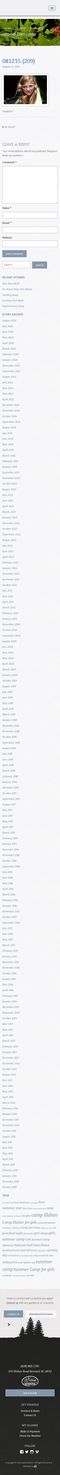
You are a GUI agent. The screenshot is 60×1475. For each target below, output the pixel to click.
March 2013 (8, 1040)
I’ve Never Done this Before (17, 289)
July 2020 (7, 646)
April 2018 (8, 765)
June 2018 (7, 759)
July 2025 (7, 382)
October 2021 (9, 585)
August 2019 (9, 686)
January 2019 (9, 720)
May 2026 (8, 337)
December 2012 (10, 1057)
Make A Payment (30, 1431)
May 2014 (7, 984)
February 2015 (10, 950)
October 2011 (9, 1130)
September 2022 (11, 534)
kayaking (7, 1250)
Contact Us (13, 1314)
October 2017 (9, 793)
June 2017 (7, 815)
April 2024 (8, 449)
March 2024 (9, 455)
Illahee (45, 1245)
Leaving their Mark (13, 300)
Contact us (12, 1302)
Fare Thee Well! (10, 283)
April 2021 (8, 601)
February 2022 (10, 562)
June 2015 (7, 933)
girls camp (41, 1233)
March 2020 (9, 669)
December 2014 (10, 962)
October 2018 (9, 736)
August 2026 (9, 320)
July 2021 (7, 590)
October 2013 (9, 1018)
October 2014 (9, 973)
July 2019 (7, 691)
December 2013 (10, 1007)
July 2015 (7, 928)
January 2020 (10, 675)
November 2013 (11, 1012)
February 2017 (10, 838)
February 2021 (10, 613)
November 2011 (10, 1125)
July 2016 (7, 872)
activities (6, 1202)
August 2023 (9, 489)
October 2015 (9, 917)
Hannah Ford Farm (27, 1245)
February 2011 (10, 1170)
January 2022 (9, 568)
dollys (37, 1227)
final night (16, 1233)
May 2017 (7, 821)
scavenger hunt (26, 1255)
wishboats (7, 1275)
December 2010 (10, 1181)
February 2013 (10, 1046)
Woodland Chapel (19, 1276)
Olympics (42, 1250)
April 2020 (8, 663)
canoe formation (46, 1222)
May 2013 (7, 1029)
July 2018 (7, 753)
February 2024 (10, 461)
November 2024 (11, 410)
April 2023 (8, 506)
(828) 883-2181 (30, 1366)
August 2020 (9, 641)
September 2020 (11, 635)
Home (8, 28)
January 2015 (9, 956)
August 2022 (9, 539)
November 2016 (11, 855)
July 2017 (7, 810)
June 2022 (7, 551)
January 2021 (9, 618)
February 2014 (10, 995)
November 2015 (11, 911)
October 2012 (9, 1069)
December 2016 (10, 849)
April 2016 (8, 888)
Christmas (6, 1228)
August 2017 (9, 804)
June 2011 (7, 1147)
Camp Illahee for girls (19, 1222)
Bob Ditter (28, 1208)
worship (30, 1275)
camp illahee (45, 1215)
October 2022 (9, 528)
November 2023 (11, 478)
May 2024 (7, 444)
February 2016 (10, 900)
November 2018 (11, 731)
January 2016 (9, 905)
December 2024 (10, 404)
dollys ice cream (46, 1228)
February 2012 (10, 1108)
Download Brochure (41, 1314)
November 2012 (11, 1063)
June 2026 (7, 331)
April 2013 (8, 1035)
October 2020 (9, 630)
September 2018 (11, 742)
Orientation (13, 1255)
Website (7, 237)
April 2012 (8, 1097)
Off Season (31, 1250)
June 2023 (7, 500)
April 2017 (8, 826)
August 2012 (9, 1074)
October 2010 (9, 1187)
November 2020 (11, 624)
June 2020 (8, 652)
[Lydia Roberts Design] (35, 1466)
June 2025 (7, 388)
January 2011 (9, 1175)
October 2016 (9, 860)
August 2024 (9, 427)
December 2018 (10, 725)
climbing (16, 1228)
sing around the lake (43, 1255)
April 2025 (8, 399)
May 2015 (7, 939)
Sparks (27, 1262)
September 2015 (11, 922)
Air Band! (21, 28)
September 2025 (11, 371)
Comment (9, 162)
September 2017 (11, 798)
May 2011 (7, 1153)
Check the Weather (30, 1435)
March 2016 (8, 894)
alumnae (25, 1202)
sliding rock (9, 1262)
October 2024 (9, 416)
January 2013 (9, 1052)
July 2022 (7, 545)
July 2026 (7, 326)
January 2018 (9, 782)
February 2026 (10, 354)
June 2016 (7, 877)
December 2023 (10, 472)
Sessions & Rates (30, 1410)
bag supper (34, 1203)
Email (7, 222)
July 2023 (7, 495)
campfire (26, 1215)
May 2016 (7, 883)
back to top (30, 1393)
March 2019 (8, 714)
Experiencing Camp (13, 306)
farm (5, 1233)
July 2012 (7, 1080)
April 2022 (8, 556)
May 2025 (8, 393)
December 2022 (11, 523)
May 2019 (7, 703)
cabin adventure (39, 1209)
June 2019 (7, 697)
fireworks (28, 1233)
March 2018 (8, 770)
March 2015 (8, 945)
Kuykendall (19, 1250)
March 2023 (9, 511)
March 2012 (8, 1102)
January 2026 (9, 359)
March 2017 (8, 832)
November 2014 (11, 967)
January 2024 (9, 466)
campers (17, 1216)
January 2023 (9, 517)
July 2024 (7, 433)
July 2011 (7, 1142)
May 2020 (8, 658)
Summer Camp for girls (34, 1269)
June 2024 (7, 438)
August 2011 (9, 1136)
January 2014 (9, 1001)
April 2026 (8, 343)
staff (33, 1262)
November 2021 (11, 579)
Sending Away (10, 294)
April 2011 (7, 1159)
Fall (54, 1228)
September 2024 (11, 421)
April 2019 (8, 708)
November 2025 (11, 365)
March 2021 (8, 607)
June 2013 (7, 1023)
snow (20, 1262)
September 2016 (11, 866)
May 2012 (7, 1091)
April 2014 (8, 990)
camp (49, 1208)
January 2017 (9, 843)
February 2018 (10, 776)
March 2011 (8, 1164)
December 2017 (10, 787)
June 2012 (7, 1085)
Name (7, 208)
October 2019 (9, 680)
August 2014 (9, 978)
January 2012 (9, 1113)
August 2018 (9, 748)
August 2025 (9, 376)
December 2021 (10, 573)
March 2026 (9, 348)
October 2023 (9, 483)
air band (15, 1202)
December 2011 (10, 1119)
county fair (26, 1227)
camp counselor (8, 1216)
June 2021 (7, 596)
